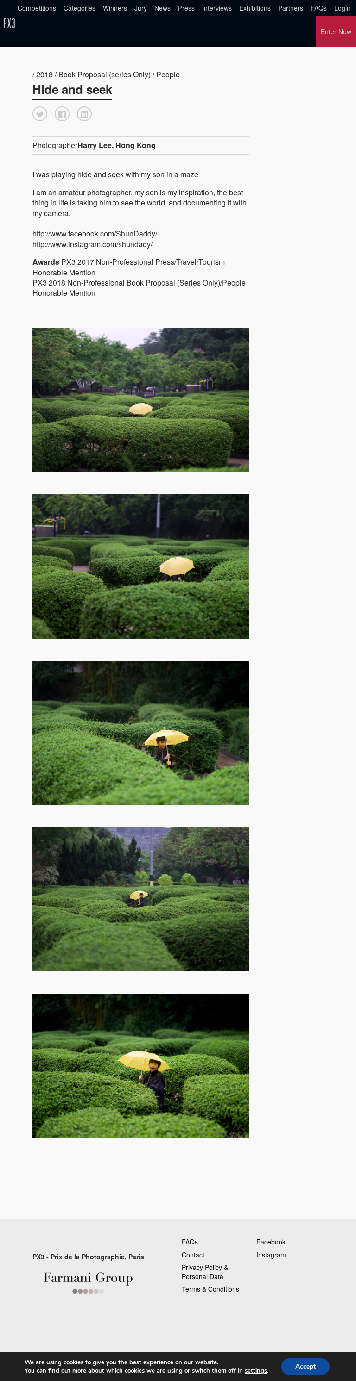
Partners (290, 7)
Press (186, 7)
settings (256, 1371)
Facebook (271, 1241)
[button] (39, 113)
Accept (305, 1366)
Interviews (217, 7)
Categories (79, 7)
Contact (193, 1254)
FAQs (319, 7)
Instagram (271, 1254)
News (162, 7)
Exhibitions (255, 7)
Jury (140, 7)
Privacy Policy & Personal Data (205, 1272)
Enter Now (336, 31)
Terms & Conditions (210, 1289)
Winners (115, 7)
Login (342, 7)
